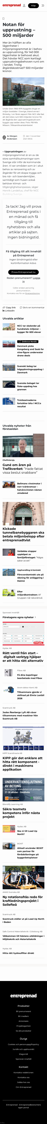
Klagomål (23, 1054)
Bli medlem (23, 1016)
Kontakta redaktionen (23, 1072)
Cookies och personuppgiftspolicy (23, 1044)
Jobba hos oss (23, 1082)
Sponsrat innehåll (23, 1059)
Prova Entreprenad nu (23, 272)
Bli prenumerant (23, 1011)
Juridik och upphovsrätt (23, 1049)
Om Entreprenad (23, 1087)
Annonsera (23, 1021)
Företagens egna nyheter (18, 617)
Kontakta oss (24, 1077)
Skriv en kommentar (33, 307)
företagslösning (32, 293)
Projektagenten (23, 1026)
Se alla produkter (23, 1031)
